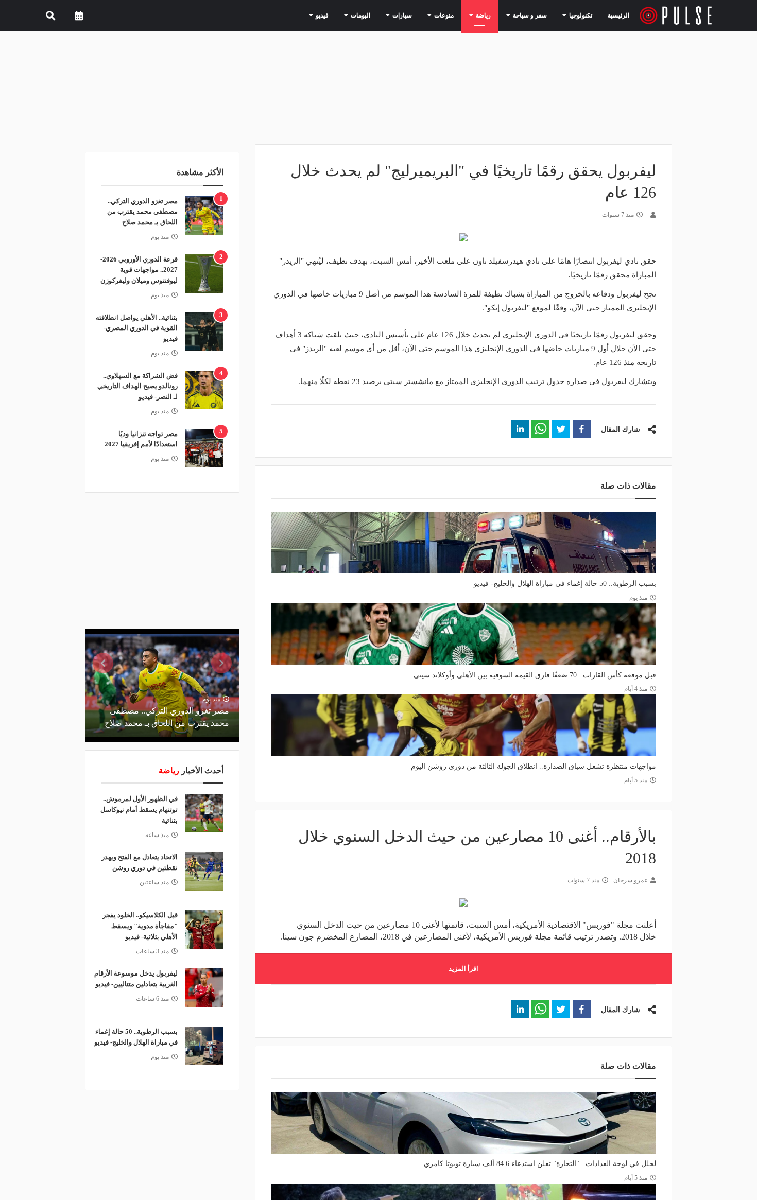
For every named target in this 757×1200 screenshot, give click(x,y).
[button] (582, 429)
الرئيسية (620, 15)
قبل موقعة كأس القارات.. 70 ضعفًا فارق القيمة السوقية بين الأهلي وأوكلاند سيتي (535, 675)
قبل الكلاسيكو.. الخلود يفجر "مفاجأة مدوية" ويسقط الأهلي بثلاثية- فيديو (140, 926)
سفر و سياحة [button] (535, 15)
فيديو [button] (349, 15)
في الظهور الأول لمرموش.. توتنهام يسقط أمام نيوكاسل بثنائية (139, 809)
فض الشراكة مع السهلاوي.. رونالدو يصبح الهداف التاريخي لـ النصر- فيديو (137, 386)
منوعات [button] (458, 15)
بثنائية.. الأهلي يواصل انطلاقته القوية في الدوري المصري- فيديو (137, 328)
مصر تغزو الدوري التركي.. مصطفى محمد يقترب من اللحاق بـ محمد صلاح (142, 212)
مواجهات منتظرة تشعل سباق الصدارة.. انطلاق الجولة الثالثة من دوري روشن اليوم (533, 766)
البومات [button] (384, 15)
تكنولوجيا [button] (579, 15)
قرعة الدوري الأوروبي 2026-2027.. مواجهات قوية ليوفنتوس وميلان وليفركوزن (139, 270)
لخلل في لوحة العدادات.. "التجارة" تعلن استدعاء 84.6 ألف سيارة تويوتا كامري (540, 1164)
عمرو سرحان (630, 880)
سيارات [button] (421, 15)
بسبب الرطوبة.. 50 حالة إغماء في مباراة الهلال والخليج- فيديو (565, 583)
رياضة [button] (493, 15)
